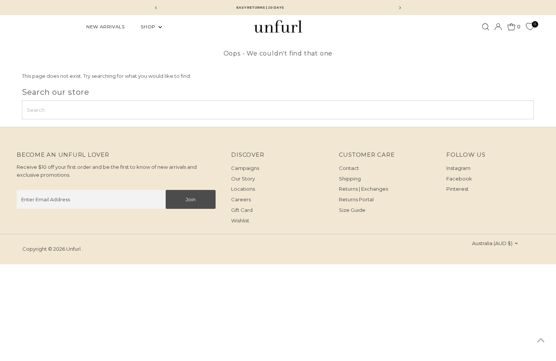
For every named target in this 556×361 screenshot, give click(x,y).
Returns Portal (356, 199)
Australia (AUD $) (492, 243)
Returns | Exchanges (363, 189)
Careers (241, 199)
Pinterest (457, 189)
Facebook (459, 179)
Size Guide (352, 210)
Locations (243, 189)
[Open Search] (485, 26)
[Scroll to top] (540, 340)
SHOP (149, 26)
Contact (349, 168)
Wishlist (240, 221)
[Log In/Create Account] (498, 26)
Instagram (458, 168)
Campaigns (245, 168)
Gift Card (242, 210)
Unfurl (74, 249)
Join (191, 199)
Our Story (243, 179)
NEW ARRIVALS (105, 26)
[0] (530, 27)
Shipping (350, 179)
